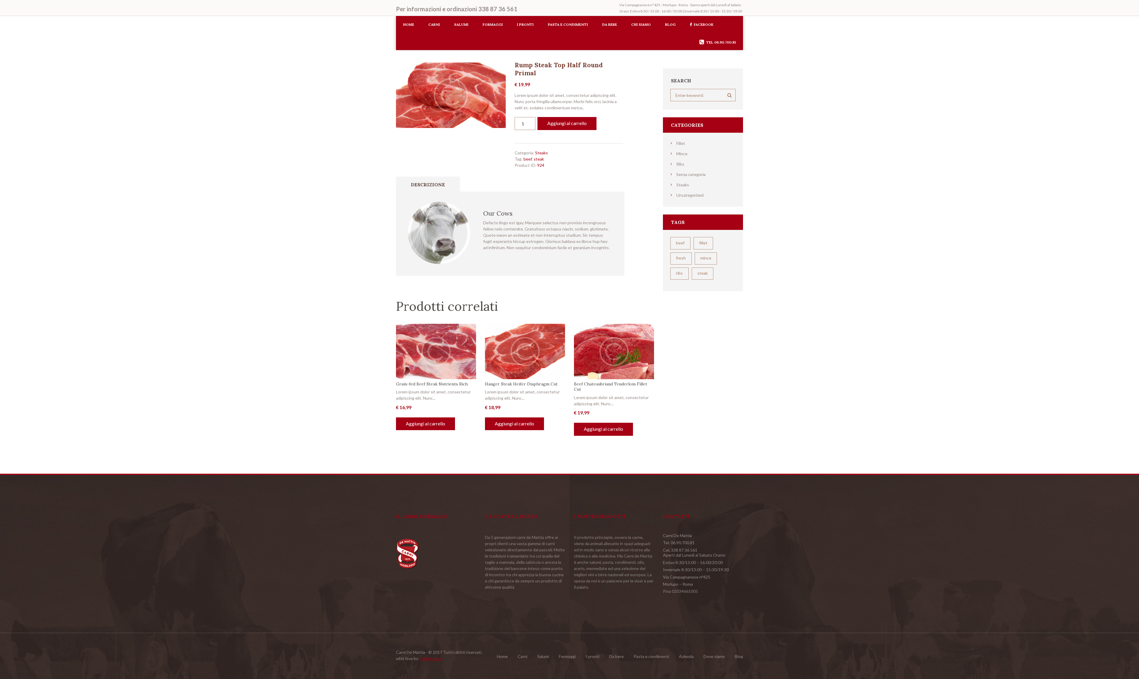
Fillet (680, 143)
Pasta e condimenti (568, 24)
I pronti (525, 24)
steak (539, 158)
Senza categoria (691, 174)
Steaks (541, 152)
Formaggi (493, 24)
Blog (670, 24)
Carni (434, 24)
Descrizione (428, 185)
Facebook (703, 24)
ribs (679, 273)
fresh (681, 257)
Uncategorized (690, 195)
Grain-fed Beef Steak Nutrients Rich (432, 384)
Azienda (686, 656)
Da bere (609, 24)
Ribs (680, 163)
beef (528, 158)
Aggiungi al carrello (567, 123)
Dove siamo (714, 656)
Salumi (461, 24)
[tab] (428, 184)
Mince (682, 153)
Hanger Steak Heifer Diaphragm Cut (521, 384)
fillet (703, 242)
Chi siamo (641, 24)
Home (408, 24)
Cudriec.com (430, 658)
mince (705, 257)
